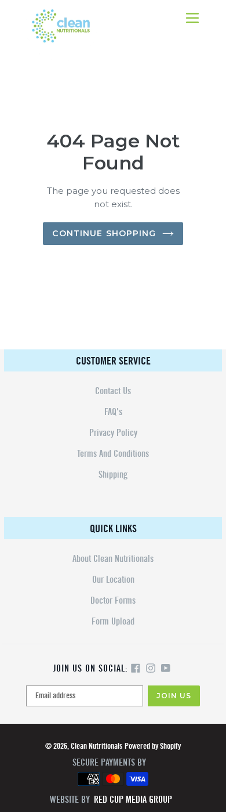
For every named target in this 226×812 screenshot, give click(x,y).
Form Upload (113, 621)
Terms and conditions (113, 453)
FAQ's (113, 411)
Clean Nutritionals (96, 746)
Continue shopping (104, 233)
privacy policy (113, 432)
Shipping (113, 474)
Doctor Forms (113, 600)
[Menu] (192, 16)
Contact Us (113, 390)
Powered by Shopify (153, 746)
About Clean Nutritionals (113, 558)
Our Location (113, 579)
